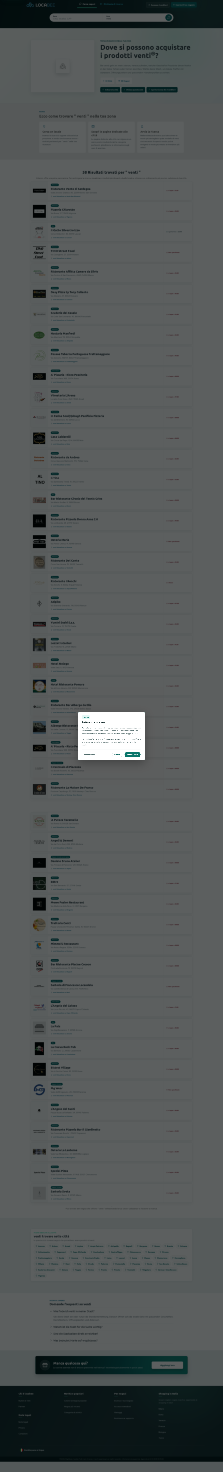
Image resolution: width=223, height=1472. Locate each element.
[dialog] (111, 736)
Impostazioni (89, 754)
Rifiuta (117, 754)
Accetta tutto (132, 754)
